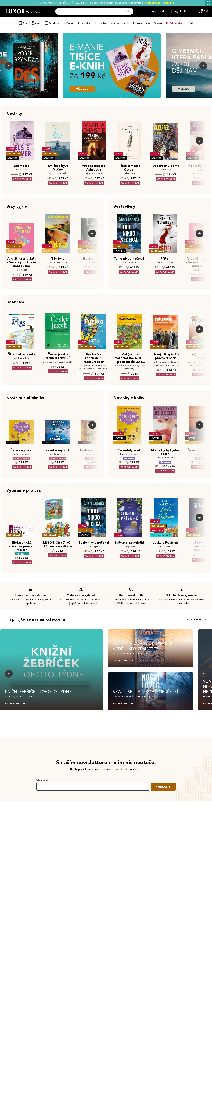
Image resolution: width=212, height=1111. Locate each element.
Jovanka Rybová (195, 362)
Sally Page (129, 546)
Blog (148, 23)
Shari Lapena (129, 262)
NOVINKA (12, 158)
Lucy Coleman (165, 546)
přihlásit (163, 786)
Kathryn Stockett (21, 454)
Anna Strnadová (57, 173)
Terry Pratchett (94, 454)
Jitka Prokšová (86, 368)
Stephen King (94, 262)
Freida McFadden (165, 262)
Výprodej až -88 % (161, 535)
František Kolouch (161, 362)
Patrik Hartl (21, 270)
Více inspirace (194, 619)
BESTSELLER (13, 153)
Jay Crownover (57, 454)
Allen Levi (130, 173)
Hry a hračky (84, 23)
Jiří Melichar (49, 362)
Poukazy (70, 23)
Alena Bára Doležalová (126, 365)
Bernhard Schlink (201, 454)
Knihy (25, 23)
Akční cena (157, 530)
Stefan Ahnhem (202, 550)
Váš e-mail (42, 780)
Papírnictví (115, 23)
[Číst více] (112, 65)
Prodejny (137, 23)
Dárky (126, 23)
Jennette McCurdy (201, 173)
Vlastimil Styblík (64, 362)
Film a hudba (100, 23)
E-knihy (38, 23)
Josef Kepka (101, 368)
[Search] (128, 11)
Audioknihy (54, 23)
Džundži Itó (166, 169)
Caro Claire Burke (57, 262)
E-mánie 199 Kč (123, 442)
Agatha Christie (94, 173)
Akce (159, 23)
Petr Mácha (171, 365)
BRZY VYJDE (14, 251)
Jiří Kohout (85, 365)
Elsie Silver (21, 169)
